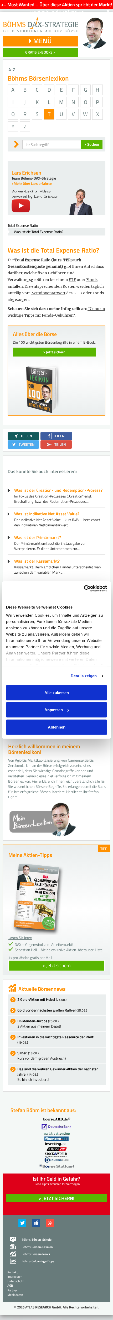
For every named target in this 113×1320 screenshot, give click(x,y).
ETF (72, 279)
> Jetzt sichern (54, 352)
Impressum (14, 1276)
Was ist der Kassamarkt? (37, 561)
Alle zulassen (56, 692)
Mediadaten (15, 1294)
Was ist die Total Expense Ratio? (38, 231)
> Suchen (91, 144)
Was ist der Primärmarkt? (37, 537)
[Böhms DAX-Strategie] (40, 22)
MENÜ (42, 41)
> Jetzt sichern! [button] (56, 1198)
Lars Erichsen (26, 173)
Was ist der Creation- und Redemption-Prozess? (58, 490)
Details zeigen (84, 676)
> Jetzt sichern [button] (57, 965)
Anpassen (53, 710)
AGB (10, 1285)
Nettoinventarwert (48, 293)
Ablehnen (56, 727)
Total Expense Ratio (23, 225)
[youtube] (21, 205)
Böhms (37, 1239)
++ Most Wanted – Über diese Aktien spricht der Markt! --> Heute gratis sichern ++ (56, 8)
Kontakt (12, 1272)
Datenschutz (15, 1281)
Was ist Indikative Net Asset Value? (46, 514)
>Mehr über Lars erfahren (32, 183)
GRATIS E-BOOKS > (40, 52)
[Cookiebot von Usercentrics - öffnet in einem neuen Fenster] (84, 588)
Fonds (91, 279)
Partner (12, 1290)
